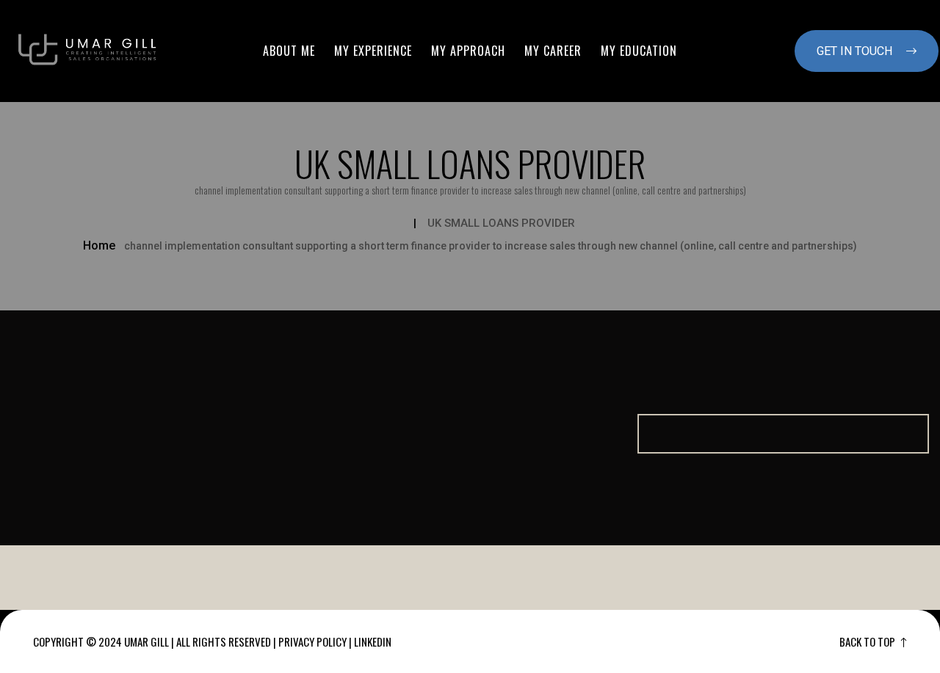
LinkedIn (372, 641)
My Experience (373, 50)
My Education (639, 50)
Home (99, 245)
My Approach (468, 50)
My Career (553, 50)
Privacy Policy (312, 641)
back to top (868, 641)
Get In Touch (856, 51)
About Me (289, 50)
